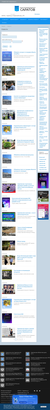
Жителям (37, 14)
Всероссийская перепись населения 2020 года (43, 50)
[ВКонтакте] (35, 391)
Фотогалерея (43, 19)
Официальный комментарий (43, 107)
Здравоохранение (43, 66)
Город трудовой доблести (43, 55)
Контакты (4, 22)
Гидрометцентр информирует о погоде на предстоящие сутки (25, 126)
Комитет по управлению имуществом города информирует (24, 97)
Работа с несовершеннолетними (43, 128)
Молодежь (42, 87)
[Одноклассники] (37, 391)
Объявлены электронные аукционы (24, 154)
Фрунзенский (42, 169)
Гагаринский (42, 159)
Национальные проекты (43, 94)
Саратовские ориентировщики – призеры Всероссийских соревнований (26, 68)
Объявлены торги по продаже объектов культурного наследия (25, 170)
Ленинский (42, 165)
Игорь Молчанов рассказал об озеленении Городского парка (25, 141)
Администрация (14, 19)
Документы (23, 19)
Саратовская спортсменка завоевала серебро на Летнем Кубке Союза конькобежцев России (26, 186)
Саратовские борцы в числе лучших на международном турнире (24, 286)
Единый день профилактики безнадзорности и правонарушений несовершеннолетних (25, 113)
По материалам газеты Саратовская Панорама (43, 112)
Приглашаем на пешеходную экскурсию (22, 271)
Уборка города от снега (43, 137)
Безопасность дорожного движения (43, 45)
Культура (41, 81)
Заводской (42, 161)
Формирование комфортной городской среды (43, 145)
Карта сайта (10, 398)
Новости (9, 26)
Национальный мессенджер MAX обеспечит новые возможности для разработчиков (21, 200)
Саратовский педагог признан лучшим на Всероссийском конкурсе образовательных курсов (25, 331)
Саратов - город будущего (43, 132)
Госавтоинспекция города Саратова (43, 59)
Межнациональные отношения (43, 84)
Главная (3, 26)
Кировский (42, 163)
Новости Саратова (41, 102)
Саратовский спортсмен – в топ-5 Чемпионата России (26, 213)
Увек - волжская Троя (43, 140)
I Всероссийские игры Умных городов (43, 39)
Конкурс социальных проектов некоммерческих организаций (43, 77)
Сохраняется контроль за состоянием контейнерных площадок (24, 83)
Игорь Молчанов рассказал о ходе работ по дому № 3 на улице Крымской (26, 257)
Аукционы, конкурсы (33, 19)
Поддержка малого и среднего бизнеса (42, 118)
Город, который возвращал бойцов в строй (25, 228)
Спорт (41, 134)
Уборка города (21, 241)
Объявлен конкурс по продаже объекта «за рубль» (25, 53)
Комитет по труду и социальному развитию (42, 70)
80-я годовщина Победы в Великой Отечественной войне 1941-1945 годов (43, 32)
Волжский (42, 157)
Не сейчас (30, 402)
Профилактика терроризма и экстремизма (43, 123)
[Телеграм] (40, 391)
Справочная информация (9, 1)
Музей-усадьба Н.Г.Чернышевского (43, 90)
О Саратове (5, 19)
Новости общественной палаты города (43, 98)
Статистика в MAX (18, 314)
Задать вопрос (23, 402)
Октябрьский (42, 167)
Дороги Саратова (41, 62)
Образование (42, 105)
